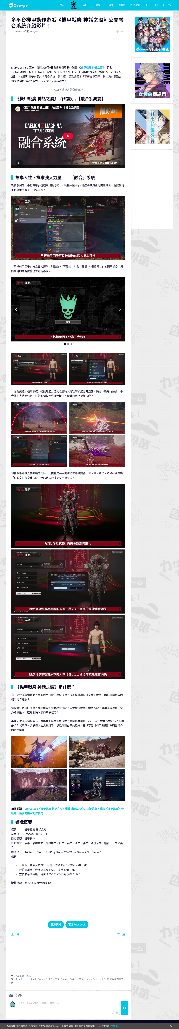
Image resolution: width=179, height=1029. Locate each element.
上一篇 (15, 934)
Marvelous (20, 979)
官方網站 (56, 924)
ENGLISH (135, 5)
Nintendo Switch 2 (37, 979)
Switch (73, 979)
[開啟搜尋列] (146, 5)
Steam (64, 979)
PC (50, 979)
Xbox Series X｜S (96, 979)
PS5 (56, 979)
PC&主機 (19, 975)
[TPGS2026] (73, 5)
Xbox (82, 979)
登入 (170, 5)
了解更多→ (114, 1026)
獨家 (98, 5)
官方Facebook (77, 924)
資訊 (85, 5)
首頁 (62, 5)
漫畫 (111, 5)
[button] (16, 309)
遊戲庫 (122, 5)
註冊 (157, 5)
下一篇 (121, 934)
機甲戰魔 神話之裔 (92, 67)
